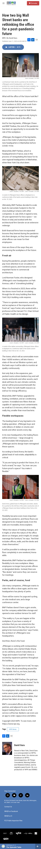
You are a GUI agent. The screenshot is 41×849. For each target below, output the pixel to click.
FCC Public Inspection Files (13, 820)
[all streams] (38, 846)
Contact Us (8, 807)
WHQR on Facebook (11, 811)
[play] (3, 846)
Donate (34, 3)
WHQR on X (8, 816)
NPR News (13, 729)
